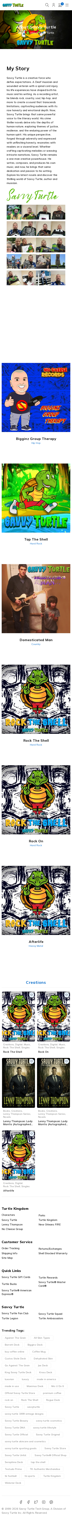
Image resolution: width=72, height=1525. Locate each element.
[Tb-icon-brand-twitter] (36, 1502)
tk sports (30, 1475)
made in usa (12, 1386)
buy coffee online (14, 1351)
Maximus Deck (35, 1386)
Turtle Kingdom (52, 1475)
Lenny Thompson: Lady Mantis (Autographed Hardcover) (18, 1124)
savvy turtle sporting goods (21, 1448)
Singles (25, 1047)
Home (21, 32)
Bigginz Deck (35, 1344)
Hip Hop (36, 442)
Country (36, 644)
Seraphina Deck (14, 1462)
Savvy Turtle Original (48, 1434)
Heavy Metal (36, 945)
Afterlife (8, 1190)
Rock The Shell (11, 1047)
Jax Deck (43, 1365)
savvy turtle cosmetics (49, 1420)
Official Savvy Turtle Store (20, 1393)
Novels (7, 1116)
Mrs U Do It (57, 1386)
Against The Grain (15, 1337)
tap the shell (38, 1462)
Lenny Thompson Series (16, 1113)
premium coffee (52, 1393)
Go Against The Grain (17, 1365)
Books (6, 1110)
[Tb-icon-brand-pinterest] (51, 1502)
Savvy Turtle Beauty (16, 1420)
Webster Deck (13, 1482)
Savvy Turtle (12, 1406)
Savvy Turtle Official (16, 1434)
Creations (8, 1044)
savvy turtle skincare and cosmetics (25, 1441)
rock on (9, 1399)
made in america (46, 1379)
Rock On (43, 1051)
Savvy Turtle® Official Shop (50, 1455)
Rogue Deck (53, 1399)
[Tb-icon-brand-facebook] (21, 1502)
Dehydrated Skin (43, 1358)
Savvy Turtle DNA (15, 1427)
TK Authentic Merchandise (45, 1469)
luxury (25, 1379)
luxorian (9, 1379)
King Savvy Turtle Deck (18, 1372)
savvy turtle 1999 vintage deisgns (24, 1413)
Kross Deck (45, 1372)
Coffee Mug (39, 1351)
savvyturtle (33, 1406)
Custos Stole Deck (15, 1358)
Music (27, 1044)
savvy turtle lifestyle (44, 1427)
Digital (19, 1044)
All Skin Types (42, 1337)
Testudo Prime (13, 1469)
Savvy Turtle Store (55, 1448)
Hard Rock (36, 543)
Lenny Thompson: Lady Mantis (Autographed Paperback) (53, 1124)
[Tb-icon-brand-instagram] (44, 1502)
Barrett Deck (12, 1344)
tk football (11, 1475)
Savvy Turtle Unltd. (16, 1455)
